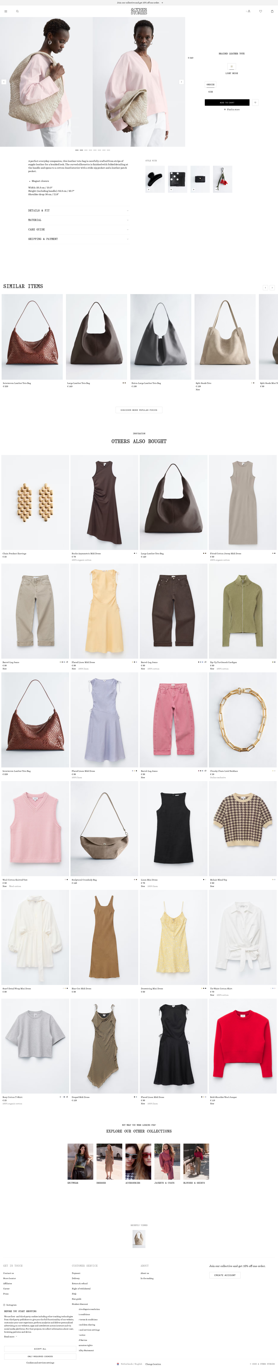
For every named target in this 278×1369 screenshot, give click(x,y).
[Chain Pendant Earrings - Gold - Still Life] (35, 502)
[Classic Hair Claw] (155, 179)
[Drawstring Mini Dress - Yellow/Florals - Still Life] (174, 937)
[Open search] (17, 11)
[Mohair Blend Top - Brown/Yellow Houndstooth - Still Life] (243, 828)
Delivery (76, 1278)
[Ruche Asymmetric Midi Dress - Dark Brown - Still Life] (104, 502)
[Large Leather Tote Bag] (96, 337)
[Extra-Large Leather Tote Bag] (160, 337)
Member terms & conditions (84, 1320)
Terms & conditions (81, 1314)
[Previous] (3, 81)
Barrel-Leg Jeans (11, 662)
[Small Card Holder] (200, 179)
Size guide (76, 1299)
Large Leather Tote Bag (78, 383)
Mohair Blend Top (218, 880)
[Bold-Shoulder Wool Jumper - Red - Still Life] (243, 1046)
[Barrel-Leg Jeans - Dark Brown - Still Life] (174, 611)
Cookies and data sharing (83, 1325)
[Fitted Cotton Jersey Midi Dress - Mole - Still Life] (243, 502)
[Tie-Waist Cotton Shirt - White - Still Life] (243, 937)
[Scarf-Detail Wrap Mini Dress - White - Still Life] (35, 937)
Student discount (80, 1304)
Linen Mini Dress (149, 880)
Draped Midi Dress (80, 1097)
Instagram (11, 1305)
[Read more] (139, 2)
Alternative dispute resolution (86, 1309)
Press (6, 1294)
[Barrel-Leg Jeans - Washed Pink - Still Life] (174, 719)
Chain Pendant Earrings (14, 554)
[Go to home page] (139, 11)
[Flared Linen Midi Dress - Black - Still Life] (174, 1046)
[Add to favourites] (255, 102)
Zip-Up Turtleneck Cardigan (223, 662)
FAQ (74, 1294)
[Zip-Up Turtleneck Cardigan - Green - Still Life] (243, 611)
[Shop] (6, 11)
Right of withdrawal (81, 1289)
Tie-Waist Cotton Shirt (221, 989)
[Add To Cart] (148, 189)
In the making (147, 1278)
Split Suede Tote (203, 383)
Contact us (8, 1273)
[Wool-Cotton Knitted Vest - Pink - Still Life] (35, 828)
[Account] (249, 11)
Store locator (9, 1278)
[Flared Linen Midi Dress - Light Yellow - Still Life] (104, 611)
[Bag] (272, 11)
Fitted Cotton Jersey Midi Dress (225, 554)
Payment (76, 1273)
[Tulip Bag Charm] (222, 179)
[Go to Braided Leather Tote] (139, 1239)
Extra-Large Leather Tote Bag (146, 383)
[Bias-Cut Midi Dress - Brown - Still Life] (104, 937)
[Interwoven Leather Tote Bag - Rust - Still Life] (35, 719)
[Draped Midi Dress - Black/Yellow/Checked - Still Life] (104, 1046)
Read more (9, 1337)
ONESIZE (210, 85)
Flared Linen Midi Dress (83, 662)
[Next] (181, 81)
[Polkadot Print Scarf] (177, 179)
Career (6, 1289)
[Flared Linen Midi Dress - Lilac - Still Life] (104, 719)
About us (145, 1273)
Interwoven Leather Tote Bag (17, 383)
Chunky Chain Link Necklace (224, 771)
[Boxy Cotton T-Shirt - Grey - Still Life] (35, 1046)
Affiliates (7, 1284)
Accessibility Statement (83, 1350)
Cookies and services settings (40, 1363)
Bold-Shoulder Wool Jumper (223, 1097)
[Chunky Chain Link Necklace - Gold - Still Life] (243, 719)
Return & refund (79, 1284)
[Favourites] (260, 11)
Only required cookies (40, 1356)
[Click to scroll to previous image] (265, 287)
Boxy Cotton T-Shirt (13, 1097)
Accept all (40, 1349)
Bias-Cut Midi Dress (81, 989)
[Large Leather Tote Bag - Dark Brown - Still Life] (174, 502)
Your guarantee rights (82, 1345)
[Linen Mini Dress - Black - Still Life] (174, 828)
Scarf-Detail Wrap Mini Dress (17, 989)
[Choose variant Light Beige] (231, 66)
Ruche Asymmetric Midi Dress (86, 554)
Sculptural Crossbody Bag (84, 880)
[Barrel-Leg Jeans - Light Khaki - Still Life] (35, 611)
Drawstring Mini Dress (152, 989)
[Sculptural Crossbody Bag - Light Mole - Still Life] (104, 828)
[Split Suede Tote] (225, 337)
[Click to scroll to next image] (272, 287)
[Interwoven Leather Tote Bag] (32, 337)
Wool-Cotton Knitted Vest (15, 880)
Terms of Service (79, 1340)
